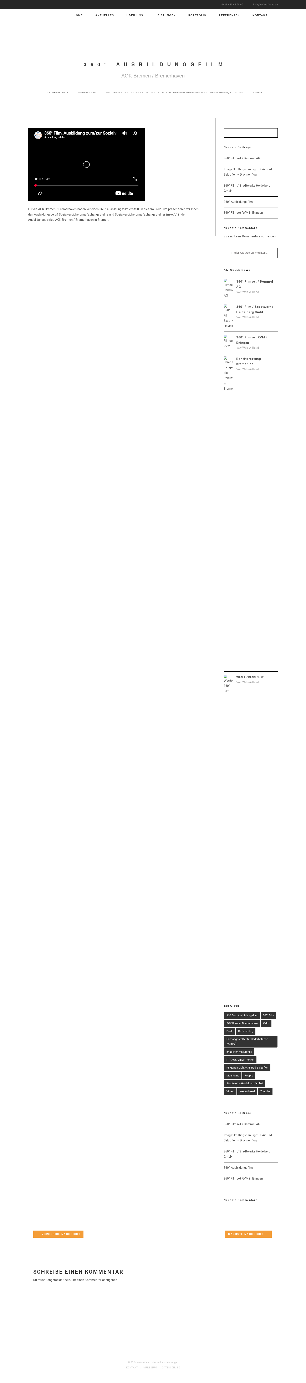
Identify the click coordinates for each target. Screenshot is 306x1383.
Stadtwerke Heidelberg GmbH (244, 1083)
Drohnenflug (245, 1031)
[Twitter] (146, 1355)
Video (257, 92)
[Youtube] (159, 1355)
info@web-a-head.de (265, 4)
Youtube (237, 92)
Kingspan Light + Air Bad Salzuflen (247, 1067)
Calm (266, 1023)
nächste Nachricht (245, 1234)
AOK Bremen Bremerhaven (187, 92)
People (249, 1075)
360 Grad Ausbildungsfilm (127, 92)
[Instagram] (153, 1355)
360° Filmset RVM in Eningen (243, 212)
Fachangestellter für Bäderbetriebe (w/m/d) (247, 1041)
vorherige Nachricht (61, 1234)
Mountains (232, 1075)
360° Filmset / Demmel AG (242, 158)
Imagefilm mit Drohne (239, 1051)
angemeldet (55, 1280)
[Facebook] (140, 1355)
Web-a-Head (219, 92)
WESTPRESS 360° (250, 677)
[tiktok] (166, 1355)
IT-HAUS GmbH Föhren (240, 1059)
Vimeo (230, 1091)
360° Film (157, 92)
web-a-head (87, 92)
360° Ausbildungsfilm (238, 202)
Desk (229, 1031)
